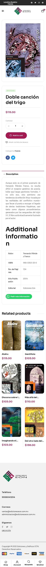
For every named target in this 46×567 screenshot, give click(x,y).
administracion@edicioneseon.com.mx (18, 514)
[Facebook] (31, 2)
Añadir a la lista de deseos (18, 142)
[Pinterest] (42, 2)
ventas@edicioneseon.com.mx (15, 511)
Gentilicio (30, 354)
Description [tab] (12, 174)
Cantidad (9, 121)
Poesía (17, 151)
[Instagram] (39, 2)
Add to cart (18, 135)
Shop (6, 565)
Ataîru (5, 354)
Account (17, 565)
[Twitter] (35, 2)
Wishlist (40, 565)
